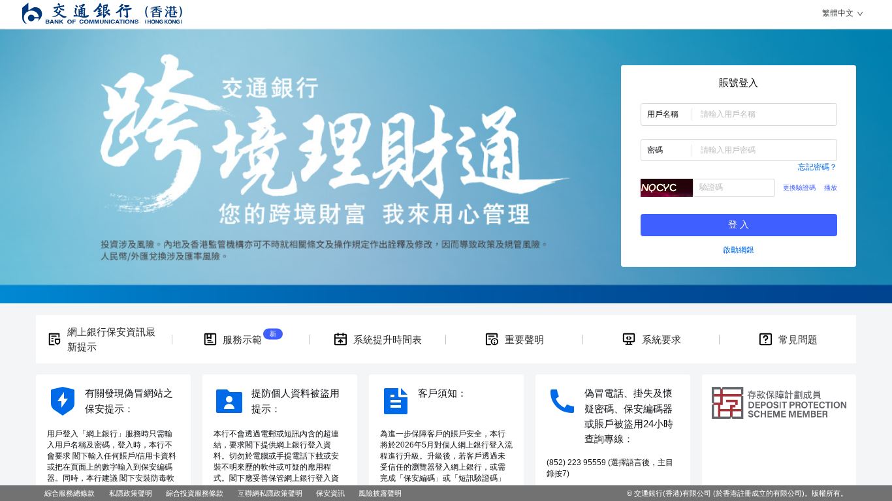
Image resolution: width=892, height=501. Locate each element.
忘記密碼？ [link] (817, 167)
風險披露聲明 (380, 493)
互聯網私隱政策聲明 (270, 493)
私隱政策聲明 (130, 493)
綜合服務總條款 (69, 493)
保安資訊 (330, 493)
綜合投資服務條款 (194, 493)
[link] (104, 339)
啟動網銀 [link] (738, 249)
